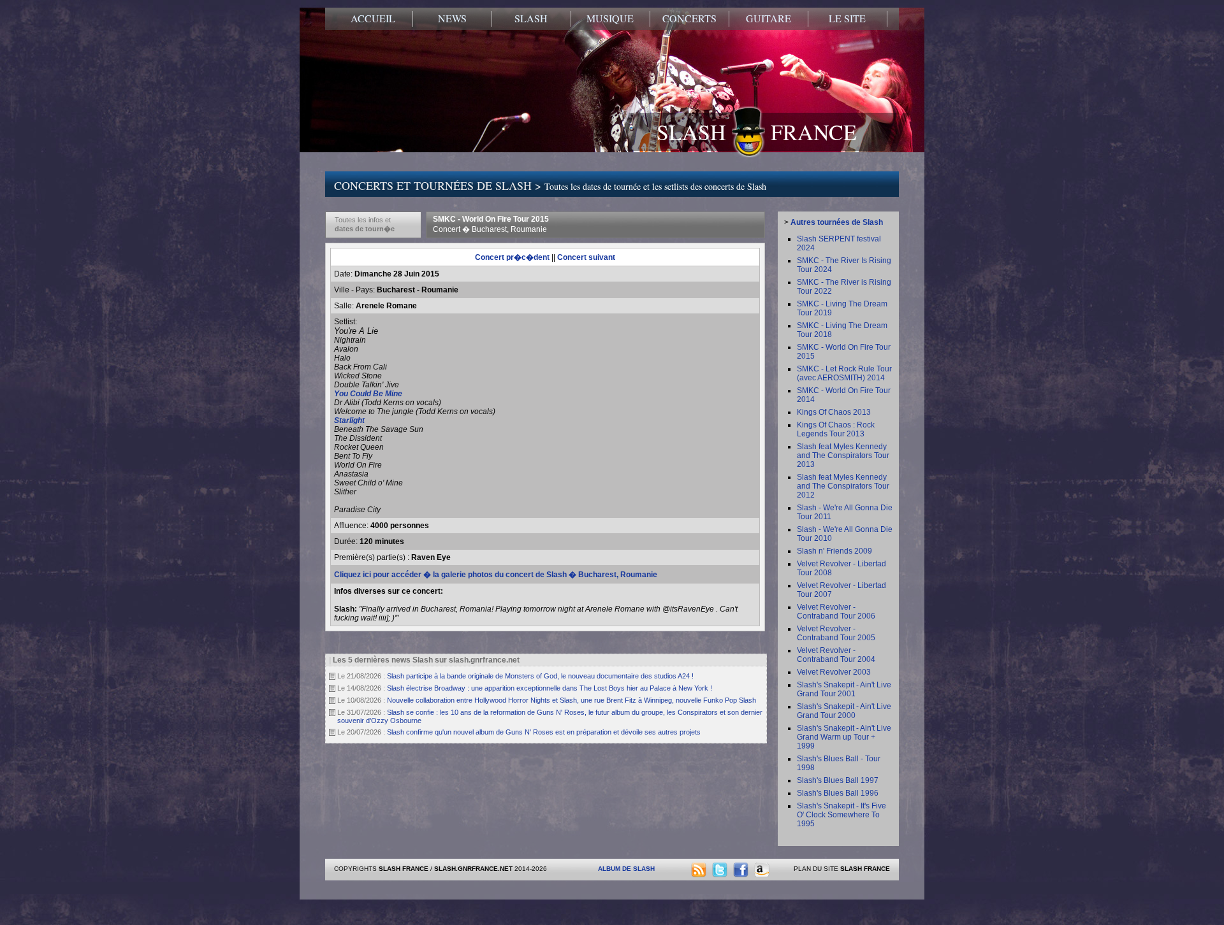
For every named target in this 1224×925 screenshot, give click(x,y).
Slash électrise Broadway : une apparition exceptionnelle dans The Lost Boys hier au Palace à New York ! (549, 688)
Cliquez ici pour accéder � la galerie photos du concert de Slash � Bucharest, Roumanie (495, 574)
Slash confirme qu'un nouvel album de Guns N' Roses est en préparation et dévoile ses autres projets (544, 732)
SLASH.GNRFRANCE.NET (473, 868)
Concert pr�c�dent (512, 257)
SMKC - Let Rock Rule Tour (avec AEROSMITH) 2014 (844, 373)
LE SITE (847, 18)
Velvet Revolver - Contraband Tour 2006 (836, 611)
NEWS (452, 18)
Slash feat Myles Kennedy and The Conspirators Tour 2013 (843, 455)
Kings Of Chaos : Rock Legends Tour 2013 (836, 429)
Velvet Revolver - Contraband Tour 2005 (836, 633)
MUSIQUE (610, 18)
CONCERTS (689, 18)
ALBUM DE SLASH (626, 868)
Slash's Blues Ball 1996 (837, 793)
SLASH (531, 18)
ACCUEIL (373, 18)
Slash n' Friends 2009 (834, 551)
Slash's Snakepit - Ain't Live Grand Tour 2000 (844, 711)
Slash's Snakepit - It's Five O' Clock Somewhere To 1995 (841, 814)
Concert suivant (586, 257)
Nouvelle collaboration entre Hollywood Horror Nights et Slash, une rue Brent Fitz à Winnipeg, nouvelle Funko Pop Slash (571, 700)
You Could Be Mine (368, 393)
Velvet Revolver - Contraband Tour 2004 (836, 655)
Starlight (349, 420)
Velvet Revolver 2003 (834, 672)
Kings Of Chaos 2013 (834, 412)
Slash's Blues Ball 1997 (837, 780)
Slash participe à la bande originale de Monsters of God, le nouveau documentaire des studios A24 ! (540, 676)
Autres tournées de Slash (836, 222)
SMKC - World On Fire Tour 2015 (491, 224)
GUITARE (768, 18)
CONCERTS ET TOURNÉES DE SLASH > (550, 185)
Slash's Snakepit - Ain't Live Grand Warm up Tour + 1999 (844, 737)
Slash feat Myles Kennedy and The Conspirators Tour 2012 (843, 486)
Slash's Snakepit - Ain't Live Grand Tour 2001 (844, 689)
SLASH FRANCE (757, 132)
